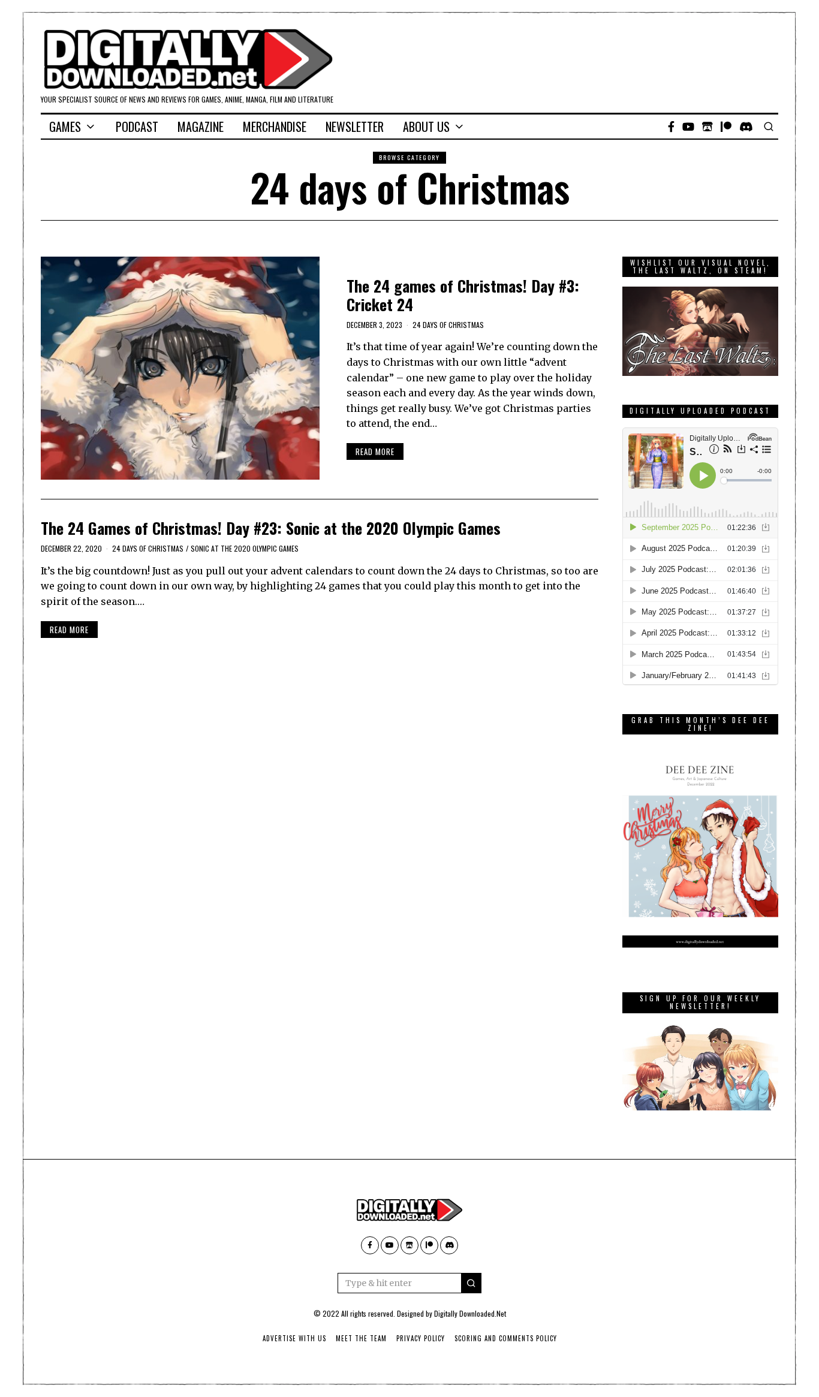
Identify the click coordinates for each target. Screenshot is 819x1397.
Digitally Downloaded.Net (470, 1313)
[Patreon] (726, 126)
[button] (471, 1283)
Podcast (137, 127)
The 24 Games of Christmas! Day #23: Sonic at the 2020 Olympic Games (271, 528)
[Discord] (746, 126)
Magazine (200, 127)
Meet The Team (361, 1338)
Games (65, 127)
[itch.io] (707, 126)
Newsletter (355, 127)
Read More (375, 451)
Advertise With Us (294, 1338)
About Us (426, 127)
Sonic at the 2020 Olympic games (245, 548)
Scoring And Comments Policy (505, 1338)
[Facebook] (671, 126)
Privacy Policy (420, 1338)
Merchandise (274, 127)
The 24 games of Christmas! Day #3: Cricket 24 (463, 295)
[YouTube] (688, 126)
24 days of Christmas (448, 325)
